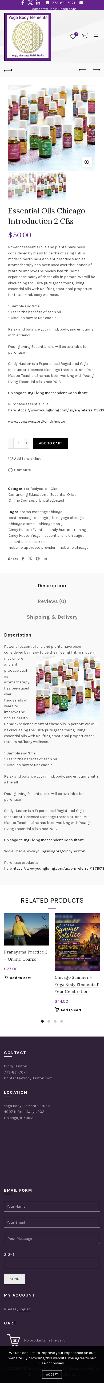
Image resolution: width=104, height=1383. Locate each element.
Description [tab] (52, 586)
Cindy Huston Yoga (25, 535)
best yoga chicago (68, 517)
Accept (52, 1374)
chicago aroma (22, 524)
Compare (22, 469)
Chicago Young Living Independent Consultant (48, 393)
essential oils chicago (63, 535)
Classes (58, 488)
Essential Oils (62, 494)
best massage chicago (28, 517)
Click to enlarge (87, 162)
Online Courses (22, 500)
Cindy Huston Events (27, 529)
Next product (96, 70)
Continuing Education (27, 494)
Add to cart (50, 443)
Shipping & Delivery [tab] (52, 617)
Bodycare (38, 488)
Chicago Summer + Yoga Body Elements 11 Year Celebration (77, 984)
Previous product (82, 70)
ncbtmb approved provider (32, 547)
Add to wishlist (27, 458)
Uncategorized (51, 500)
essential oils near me (27, 541)
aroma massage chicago (40, 512)
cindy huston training (67, 529)
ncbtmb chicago (74, 547)
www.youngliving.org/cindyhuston (37, 421)
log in (25, 1309)
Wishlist (76, 34)
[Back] (8, 70)
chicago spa (49, 524)
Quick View (44, 936)
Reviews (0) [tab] (52, 601)
